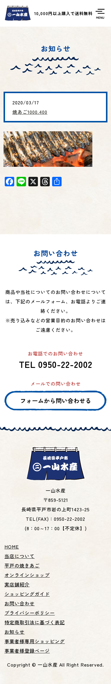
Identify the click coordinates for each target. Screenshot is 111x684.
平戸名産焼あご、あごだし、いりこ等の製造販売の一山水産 (17, 13)
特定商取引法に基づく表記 (34, 622)
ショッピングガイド (27, 593)
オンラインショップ (27, 574)
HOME (11, 546)
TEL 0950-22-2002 (55, 364)
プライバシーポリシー (29, 612)
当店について (19, 556)
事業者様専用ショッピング (34, 641)
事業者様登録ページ (27, 650)
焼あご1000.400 (29, 111)
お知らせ (14, 631)
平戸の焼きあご (22, 565)
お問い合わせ (19, 603)
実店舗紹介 (17, 584)
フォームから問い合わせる (55, 400)
